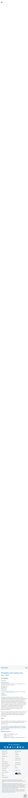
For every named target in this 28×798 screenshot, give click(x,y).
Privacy (17, 784)
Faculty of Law (3, 688)
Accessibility (4, 784)
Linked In (7, 747)
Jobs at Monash (5, 761)
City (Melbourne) (4, 694)
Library (3, 758)
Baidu (23, 747)
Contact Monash (18, 758)
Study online (4, 768)
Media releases (17, 759)
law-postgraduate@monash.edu (9, 691)
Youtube (20, 747)
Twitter (10, 747)
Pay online (4, 754)
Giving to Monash (5, 777)
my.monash (4, 770)
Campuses (17, 754)
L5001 (5, 734)
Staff (3, 773)
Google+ (15, 747)
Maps (3, 759)
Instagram (5, 747)
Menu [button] (2, 2)
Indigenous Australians (6, 765)
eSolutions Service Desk (11, 781)
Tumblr (17, 747)
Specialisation (3, 680)
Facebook (12, 747)
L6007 (5, 737)
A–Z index (17, 756)
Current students (5, 772)
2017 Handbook (4, 667)
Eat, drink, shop (4, 756)
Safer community (5, 766)
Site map (16, 767)
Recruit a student (5, 763)
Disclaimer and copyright (11, 784)
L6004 (5, 735)
